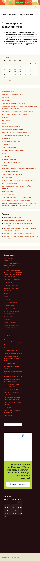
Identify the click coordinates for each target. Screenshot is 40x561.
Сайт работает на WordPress (10, 557)
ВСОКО (4, 153)
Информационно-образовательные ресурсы (15, 135)
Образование (6, 100)
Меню (4, 7)
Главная (4, 123)
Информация (6, 156)
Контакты (5, 117)
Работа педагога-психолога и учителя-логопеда (16, 197)
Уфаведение (6, 144)
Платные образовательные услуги (12, 129)
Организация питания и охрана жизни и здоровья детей (19, 168)
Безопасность (6, 138)
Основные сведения (8, 91)
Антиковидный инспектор (10, 171)
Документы (5, 97)
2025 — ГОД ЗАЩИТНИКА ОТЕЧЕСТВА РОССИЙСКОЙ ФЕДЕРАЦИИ (13, 265)
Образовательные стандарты (11, 126)
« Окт (9, 80)
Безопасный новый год (9, 159)
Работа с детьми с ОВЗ (9, 147)
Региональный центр (12, 350)
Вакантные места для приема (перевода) (14, 132)
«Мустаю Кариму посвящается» (11, 162)
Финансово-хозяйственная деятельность (14, 114)
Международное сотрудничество (12, 174)
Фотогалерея (6, 120)
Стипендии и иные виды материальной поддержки (17, 111)
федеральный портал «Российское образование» (19, 234)
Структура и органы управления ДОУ (13, 94)
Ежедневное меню (7, 191)
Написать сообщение (18, 484)
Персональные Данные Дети (12, 218)
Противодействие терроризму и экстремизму (16, 200)
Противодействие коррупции (11, 141)
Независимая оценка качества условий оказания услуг (18, 180)
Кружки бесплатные (8, 194)
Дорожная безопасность (9, 183)
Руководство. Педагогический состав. (13, 103)
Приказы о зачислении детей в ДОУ (13, 150)
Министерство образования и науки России (17, 221)
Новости (4, 165)
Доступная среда (7, 177)
